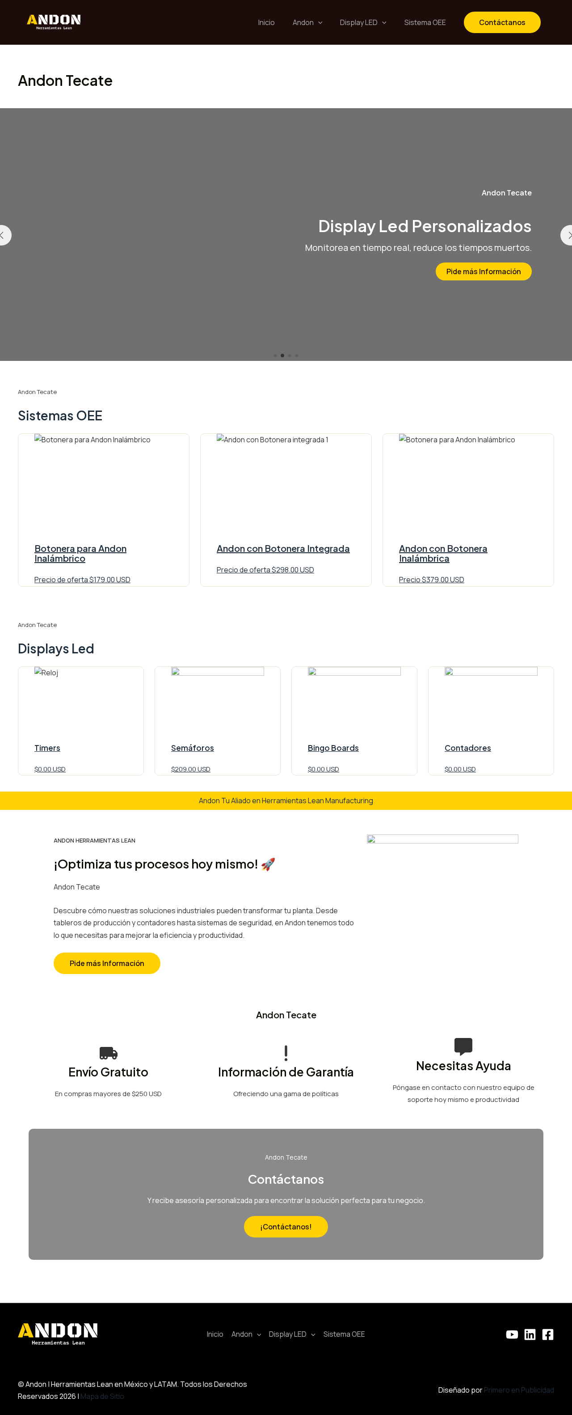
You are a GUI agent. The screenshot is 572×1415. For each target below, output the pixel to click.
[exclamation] (286, 1053)
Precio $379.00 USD (431, 580)
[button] (275, 355)
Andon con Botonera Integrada (283, 548)
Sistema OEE (425, 22)
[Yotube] (512, 1334)
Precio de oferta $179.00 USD (82, 580)
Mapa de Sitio (102, 1396)
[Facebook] (548, 1334)
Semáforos (192, 748)
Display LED (359, 22)
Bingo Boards (333, 748)
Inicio (266, 22)
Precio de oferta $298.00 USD (265, 570)
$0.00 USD (50, 769)
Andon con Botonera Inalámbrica (443, 552)
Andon (303, 22)
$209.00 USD (190, 769)
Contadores (468, 748)
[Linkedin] (530, 1334)
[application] (318, 22)
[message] (463, 1047)
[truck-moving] (108, 1053)
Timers (47, 748)
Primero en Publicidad (519, 1390)
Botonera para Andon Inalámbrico (80, 552)
